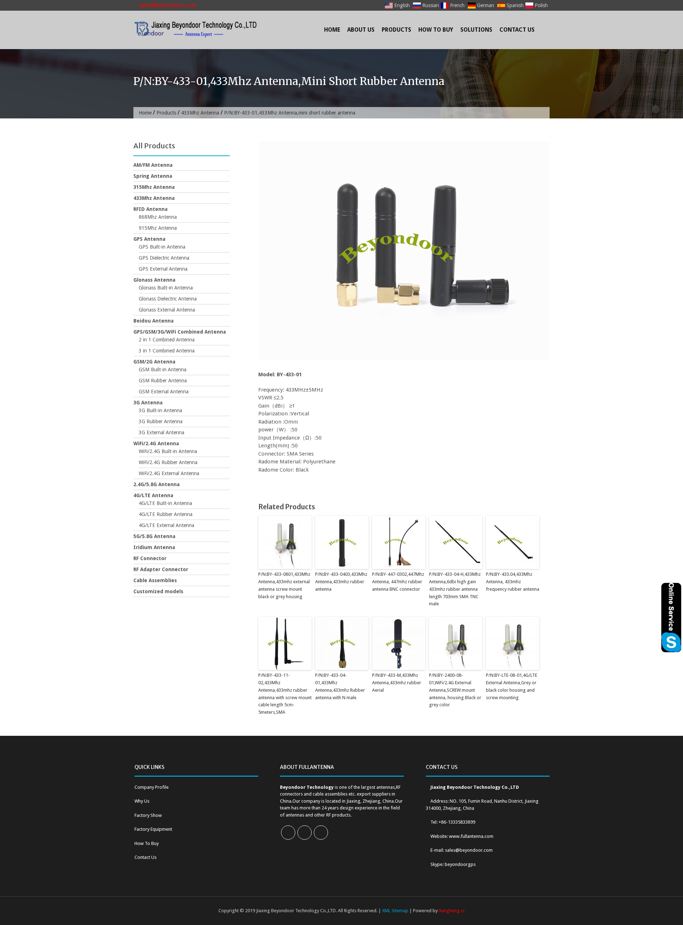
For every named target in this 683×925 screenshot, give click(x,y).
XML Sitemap (395, 910)
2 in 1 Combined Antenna (167, 339)
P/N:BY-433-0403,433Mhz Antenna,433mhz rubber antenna (341, 582)
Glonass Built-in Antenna (166, 288)
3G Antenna (148, 402)
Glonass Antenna (154, 280)
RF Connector (149, 558)
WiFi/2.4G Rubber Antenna (168, 462)
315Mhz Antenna (154, 187)
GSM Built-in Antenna (162, 369)
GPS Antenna (149, 239)
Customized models (158, 591)
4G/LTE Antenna (153, 495)
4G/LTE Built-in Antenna (165, 503)
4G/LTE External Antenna (166, 525)
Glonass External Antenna (167, 310)
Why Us (141, 801)
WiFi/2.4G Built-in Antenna (168, 451)
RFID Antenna (150, 209)
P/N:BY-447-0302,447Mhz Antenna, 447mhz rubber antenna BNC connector (398, 582)
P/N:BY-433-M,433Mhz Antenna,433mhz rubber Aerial (396, 683)
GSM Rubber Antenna (163, 380)
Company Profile (151, 787)
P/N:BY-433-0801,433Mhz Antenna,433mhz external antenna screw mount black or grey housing (284, 585)
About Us (361, 29)
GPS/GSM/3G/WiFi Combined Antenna (179, 332)
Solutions (476, 29)
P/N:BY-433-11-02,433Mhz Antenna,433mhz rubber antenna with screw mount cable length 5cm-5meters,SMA (285, 694)
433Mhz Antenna (200, 113)
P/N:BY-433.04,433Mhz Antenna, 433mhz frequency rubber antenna (512, 582)
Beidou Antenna (153, 321)
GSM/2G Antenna (154, 362)
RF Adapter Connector (160, 569)
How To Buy (435, 29)
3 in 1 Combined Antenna (167, 350)
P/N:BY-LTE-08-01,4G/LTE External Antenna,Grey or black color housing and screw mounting (511, 686)
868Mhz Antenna (158, 217)
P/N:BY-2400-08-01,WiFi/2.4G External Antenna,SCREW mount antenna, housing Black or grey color (455, 690)
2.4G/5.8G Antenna (156, 484)
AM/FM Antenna (153, 165)
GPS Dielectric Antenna (164, 258)
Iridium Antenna (154, 547)
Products (396, 29)
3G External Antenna (161, 432)
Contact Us (517, 29)
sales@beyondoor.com (167, 5)
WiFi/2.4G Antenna (156, 443)
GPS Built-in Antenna (162, 247)
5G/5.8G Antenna (154, 536)
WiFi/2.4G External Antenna (169, 473)
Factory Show (148, 815)
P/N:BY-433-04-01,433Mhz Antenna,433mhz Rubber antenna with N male (340, 686)
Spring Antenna (152, 176)
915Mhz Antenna (158, 228)
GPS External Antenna (163, 269)
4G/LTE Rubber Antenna (165, 514)
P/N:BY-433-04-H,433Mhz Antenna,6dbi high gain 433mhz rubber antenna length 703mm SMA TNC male (455, 589)
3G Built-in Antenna (160, 410)
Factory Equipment (153, 829)
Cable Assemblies (155, 580)
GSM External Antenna (164, 391)
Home (332, 29)
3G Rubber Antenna (160, 421)
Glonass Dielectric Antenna (168, 299)
